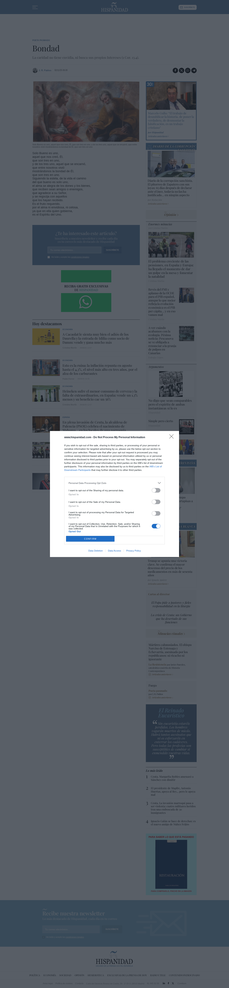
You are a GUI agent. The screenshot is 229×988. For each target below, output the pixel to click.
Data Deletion (95, 550)
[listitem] (114, 483)
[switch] (156, 490)
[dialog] (114, 494)
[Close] (172, 437)
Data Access (114, 550)
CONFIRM (90, 539)
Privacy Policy (133, 550)
